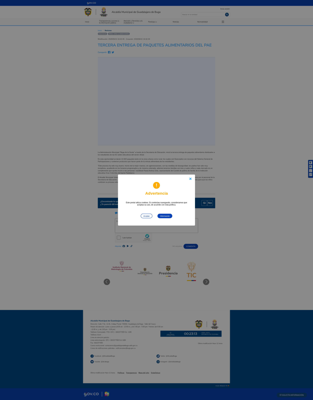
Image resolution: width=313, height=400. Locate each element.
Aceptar (146, 216)
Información (165, 216)
